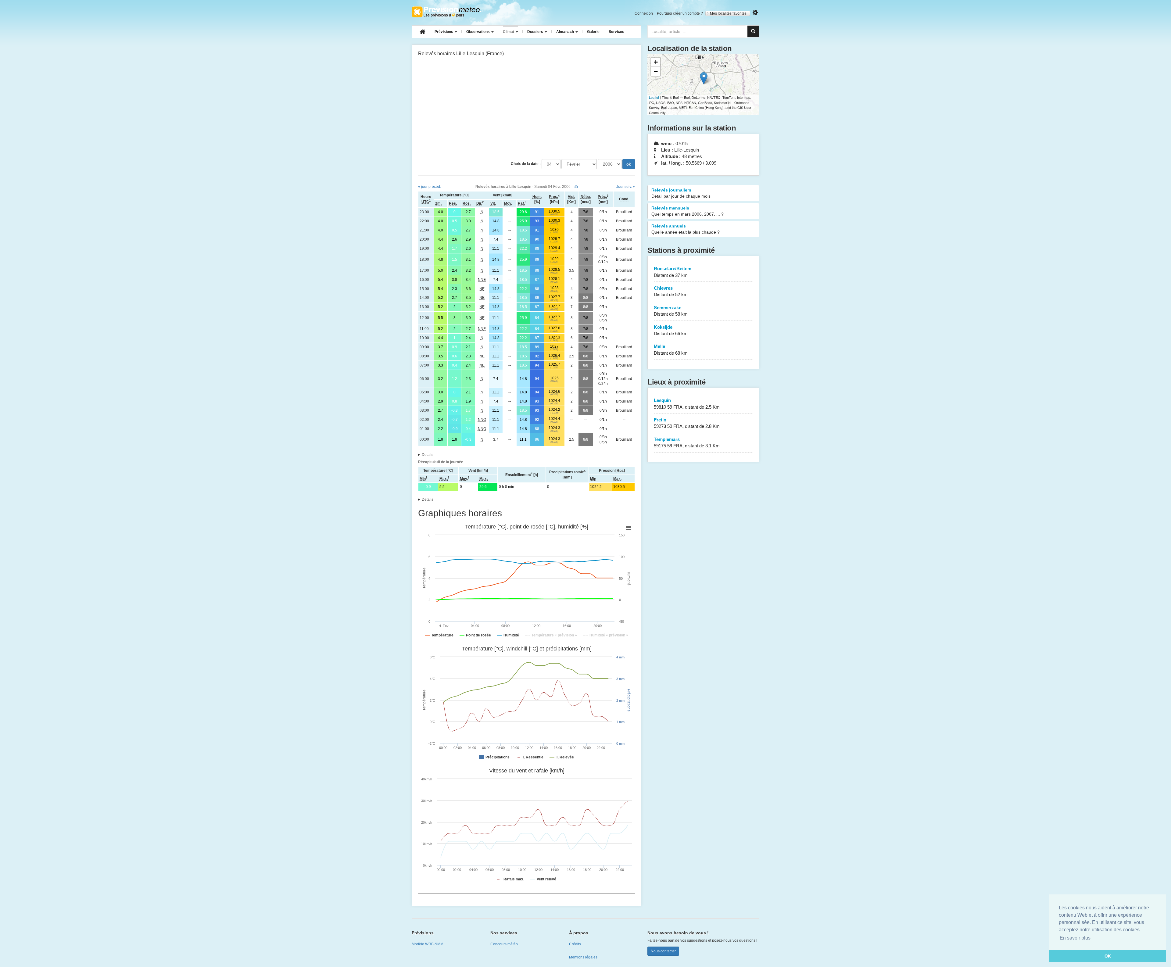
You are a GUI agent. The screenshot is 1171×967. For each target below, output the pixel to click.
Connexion (644, 13)
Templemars (687, 442)
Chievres (671, 291)
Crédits (575, 944)
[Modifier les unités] (755, 12)
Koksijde (671, 330)
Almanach (565, 32)
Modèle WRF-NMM (427, 944)
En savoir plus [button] (1075, 937)
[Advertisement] (526, 110)
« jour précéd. (429, 186)
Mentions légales (583, 957)
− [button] (656, 71)
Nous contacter (663, 951)
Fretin (687, 423)
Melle (671, 349)
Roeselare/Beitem (672, 272)
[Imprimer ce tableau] (576, 186)
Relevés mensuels (687, 211)
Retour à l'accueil (447, 12)
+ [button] (656, 62)
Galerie (593, 32)
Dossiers (535, 32)
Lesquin (687, 403)
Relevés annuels (685, 229)
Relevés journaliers (681, 193)
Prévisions (444, 32)
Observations (478, 32)
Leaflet (654, 97)
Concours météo (504, 944)
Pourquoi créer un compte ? (680, 13)
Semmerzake (671, 311)
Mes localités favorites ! (729, 13)
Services (616, 32)
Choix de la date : (526, 164)
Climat (509, 32)
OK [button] (1108, 956)
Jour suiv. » (625, 186)
